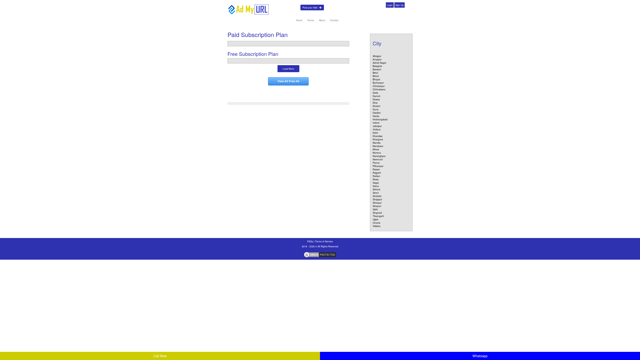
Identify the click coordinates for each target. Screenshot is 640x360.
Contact (334, 20)
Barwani (377, 69)
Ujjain (375, 219)
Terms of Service (324, 241)
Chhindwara (379, 89)
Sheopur (377, 202)
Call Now (160, 355)
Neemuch (378, 159)
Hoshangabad (380, 119)
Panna (376, 162)
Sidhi (375, 209)
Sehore (376, 189)
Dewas (376, 99)
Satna (376, 186)
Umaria (376, 222)
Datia (375, 92)
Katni (375, 132)
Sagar (376, 182)
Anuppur (377, 59)
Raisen (376, 169)
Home (299, 20)
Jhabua (376, 129)
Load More (288, 68)
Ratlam (376, 176)
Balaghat (377, 66)
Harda (376, 116)
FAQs (310, 241)
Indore (376, 122)
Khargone (378, 139)
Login (390, 5)
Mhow (376, 149)
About (322, 20)
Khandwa (377, 136)
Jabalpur (377, 126)
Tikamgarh (378, 216)
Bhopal (376, 79)
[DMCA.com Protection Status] (320, 254)
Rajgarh (377, 172)
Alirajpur (377, 56)
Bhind (376, 76)
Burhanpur (378, 82)
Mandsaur (378, 146)
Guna (375, 109)
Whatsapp (480, 355)
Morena (377, 152)
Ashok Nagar (379, 62)
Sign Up (399, 5)
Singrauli (377, 212)
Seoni (376, 192)
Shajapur (377, 199)
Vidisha (376, 226)
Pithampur (378, 166)
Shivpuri (377, 206)
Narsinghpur (379, 156)
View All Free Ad (288, 81)
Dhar (375, 102)
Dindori (376, 106)
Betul (375, 72)
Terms (310, 20)
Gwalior (377, 112)
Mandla (376, 142)
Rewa (376, 179)
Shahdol (377, 196)
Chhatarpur (379, 86)
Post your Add (310, 7)
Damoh (376, 96)
